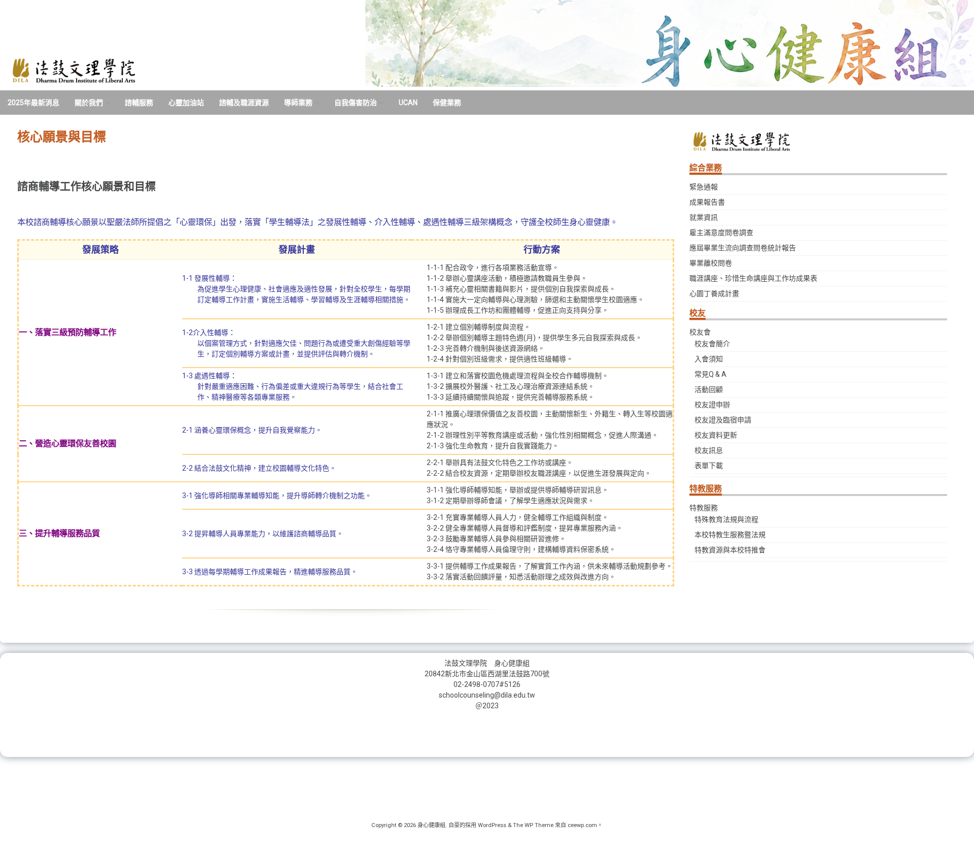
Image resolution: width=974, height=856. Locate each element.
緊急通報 (703, 187)
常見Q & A (710, 374)
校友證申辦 (712, 405)
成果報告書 (707, 202)
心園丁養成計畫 (714, 293)
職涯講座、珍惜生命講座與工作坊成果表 (753, 278)
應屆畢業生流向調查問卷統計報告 (742, 248)
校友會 (700, 332)
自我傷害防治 (355, 102)
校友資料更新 (715, 435)
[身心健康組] (72, 83)
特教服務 (703, 508)
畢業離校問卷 (710, 263)
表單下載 (708, 466)
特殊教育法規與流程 (726, 519)
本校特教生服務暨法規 (730, 535)
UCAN (408, 102)
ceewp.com (582, 825)
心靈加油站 (186, 102)
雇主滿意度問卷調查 (721, 232)
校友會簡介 (712, 344)
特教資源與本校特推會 (730, 550)
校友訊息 (708, 450)
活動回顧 (708, 389)
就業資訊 (703, 217)
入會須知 (708, 359)
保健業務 (447, 102)
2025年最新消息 (33, 102)
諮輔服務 (139, 102)
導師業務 (298, 102)
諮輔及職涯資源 (244, 102)
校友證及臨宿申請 (722, 420)
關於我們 (89, 102)
